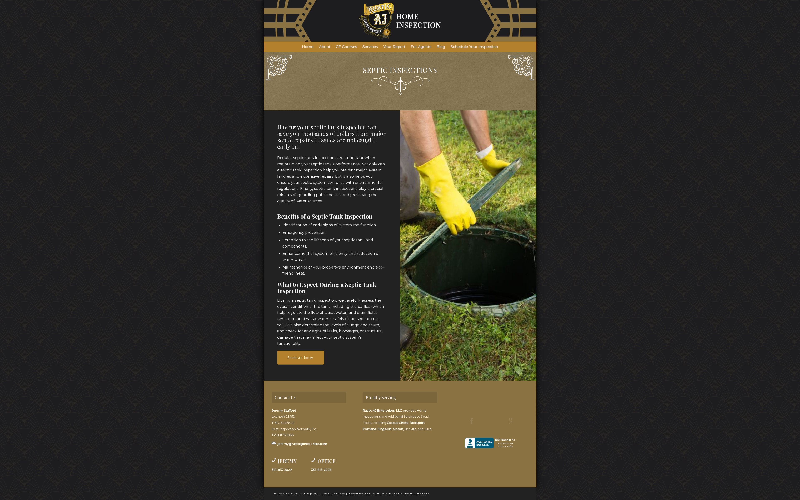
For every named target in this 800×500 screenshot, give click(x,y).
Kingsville (385, 429)
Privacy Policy (355, 493)
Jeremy (287, 461)
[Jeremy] (274, 460)
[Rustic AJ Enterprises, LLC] (400, 21)
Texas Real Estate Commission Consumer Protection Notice (397, 493)
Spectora (341, 493)
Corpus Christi (397, 423)
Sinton (398, 429)
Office (327, 461)
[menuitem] (307, 47)
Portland (369, 429)
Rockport (417, 423)
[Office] (313, 460)
